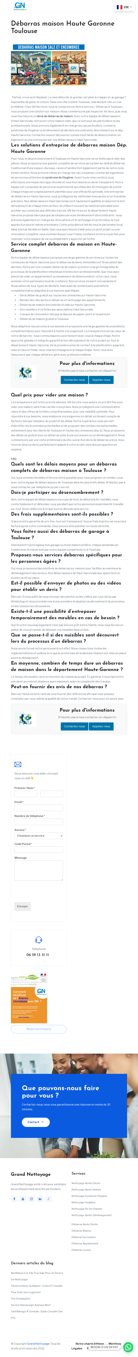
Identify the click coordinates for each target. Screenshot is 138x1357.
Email (18, 802)
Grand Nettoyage (38, 1343)
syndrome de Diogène (59, 177)
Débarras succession (84, 1237)
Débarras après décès (85, 1224)
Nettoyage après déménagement (92, 1215)
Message (20, 857)
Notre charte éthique (90, 1343)
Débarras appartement (85, 1243)
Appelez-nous (101, 379)
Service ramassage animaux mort (31, 1305)
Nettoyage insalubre (84, 1202)
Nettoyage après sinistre (86, 1189)
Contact (34, 1122)
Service (20, 830)
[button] (128, 1347)
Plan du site (94, 1348)
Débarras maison (81, 1230)
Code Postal (23, 844)
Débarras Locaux (81, 1249)
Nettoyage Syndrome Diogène (89, 1196)
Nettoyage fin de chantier (87, 1208)
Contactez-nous (74, 379)
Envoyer (22, 906)
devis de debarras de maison (55, 116)
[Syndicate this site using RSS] (108, 1348)
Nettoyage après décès (86, 1183)
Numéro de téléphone (29, 816)
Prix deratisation (20, 1298)
